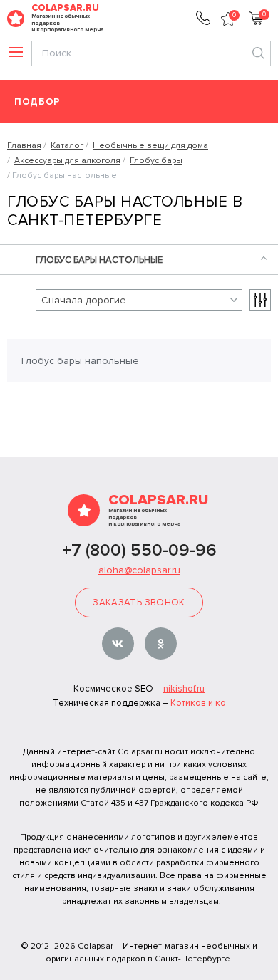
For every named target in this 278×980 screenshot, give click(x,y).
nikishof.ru (184, 688)
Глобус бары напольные (80, 361)
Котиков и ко (198, 703)
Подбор (37, 102)
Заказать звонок (139, 602)
